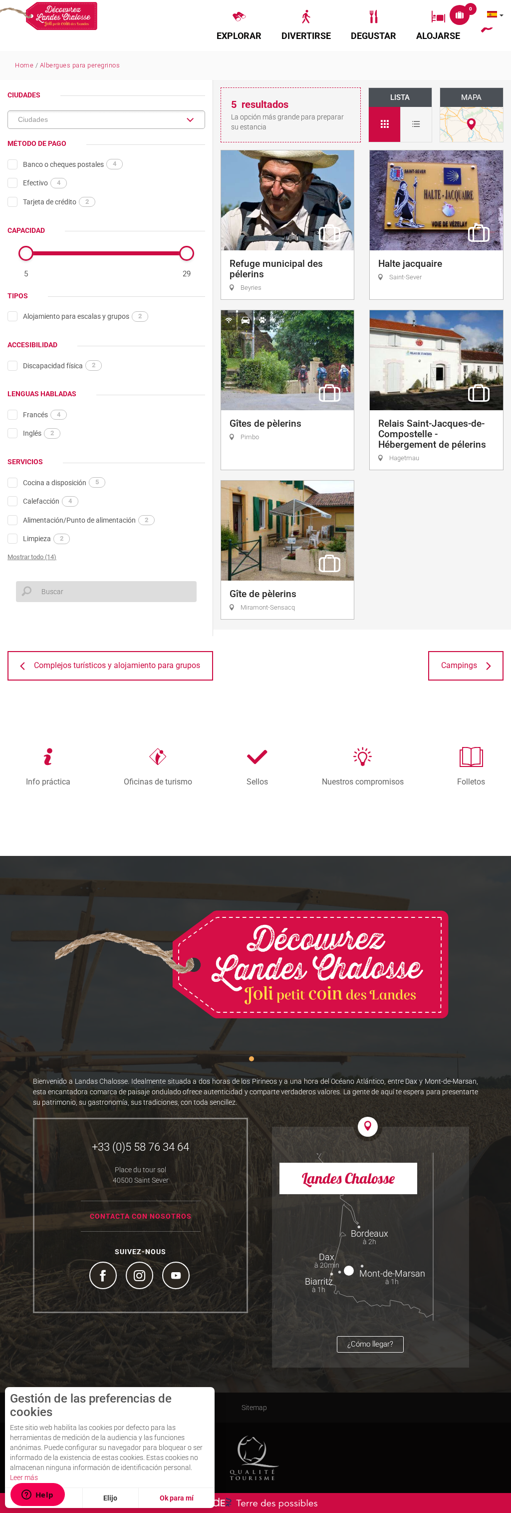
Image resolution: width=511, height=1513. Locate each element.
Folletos (471, 781)
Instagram (141, 1277)
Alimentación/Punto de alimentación (85, 520)
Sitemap (254, 1408)
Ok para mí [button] (177, 1498)
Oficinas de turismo (158, 781)
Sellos (257, 781)
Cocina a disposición (61, 482)
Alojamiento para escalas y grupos (82, 316)
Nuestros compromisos (363, 781)
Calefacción (47, 501)
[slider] (25, 253)
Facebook (104, 1277)
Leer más (24, 1478)
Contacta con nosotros (141, 1216)
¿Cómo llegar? (370, 1344)
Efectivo (41, 183)
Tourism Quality (254, 1458)
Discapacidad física (59, 365)
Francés (41, 415)
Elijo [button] (110, 1498)
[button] (239, 25)
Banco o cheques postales (69, 164)
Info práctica (48, 781)
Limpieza (43, 539)
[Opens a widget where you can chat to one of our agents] (37, 1495)
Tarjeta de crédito (56, 202)
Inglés (38, 433)
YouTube (177, 1277)
